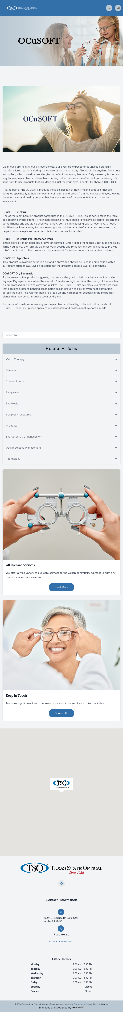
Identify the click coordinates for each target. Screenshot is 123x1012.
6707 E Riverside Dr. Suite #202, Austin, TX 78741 (61, 919)
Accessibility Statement (72, 1004)
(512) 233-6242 (61, 934)
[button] (2, 8)
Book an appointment (61, 941)
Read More (61, 587)
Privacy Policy (92, 1004)
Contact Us (61, 713)
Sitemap (104, 1004)
